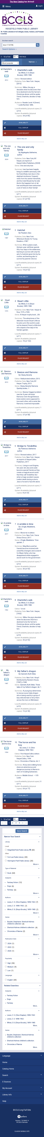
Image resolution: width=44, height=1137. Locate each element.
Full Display (23, 128)
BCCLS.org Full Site (22, 1110)
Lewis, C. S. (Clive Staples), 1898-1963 (21, 902)
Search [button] (5, 1075)
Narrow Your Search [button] (12, 837)
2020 (10, 951)
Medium (11, 967)
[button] (32, 61)
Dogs (9, 886)
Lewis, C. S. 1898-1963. (15, 906)
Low (9, 970)
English (10, 980)
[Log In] (36, 6)
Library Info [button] (7, 1095)
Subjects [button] (8, 878)
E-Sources (6, 1082)
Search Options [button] (8, 49)
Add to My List (22, 138)
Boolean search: (8, 40)
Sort (3, 60)
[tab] (32, 61)
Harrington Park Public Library (19, 861)
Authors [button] (8, 897)
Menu (8, 6)
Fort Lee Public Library (16, 857)
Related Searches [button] (11, 986)
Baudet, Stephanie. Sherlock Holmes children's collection (20, 923)
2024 (10, 943)
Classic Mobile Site (22, 1131)
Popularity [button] (8, 958)
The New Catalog (17, 2)
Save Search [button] (22, 831)
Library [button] (7, 842)
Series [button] (7, 917)
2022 (10, 947)
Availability (23, 122)
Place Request (23, 133)
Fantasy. (10, 890)
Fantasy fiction (12, 882)
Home (4, 1062)
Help (4, 1101)
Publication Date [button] (10, 939)
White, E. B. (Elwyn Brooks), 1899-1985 (21, 909)
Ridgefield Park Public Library (22, 28)
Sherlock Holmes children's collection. (21, 927)
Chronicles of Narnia (14, 931)
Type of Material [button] (10, 868)
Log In (40, 6)
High (9, 963)
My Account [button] (7, 1088)
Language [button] (8, 975)
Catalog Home (8, 1069)
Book (10, 873)
